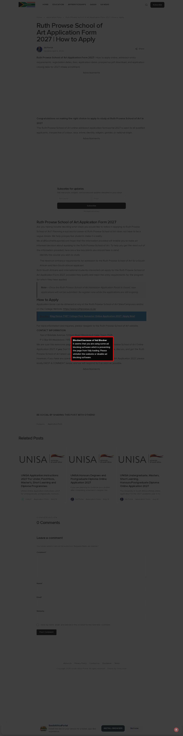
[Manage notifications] (176, 729)
